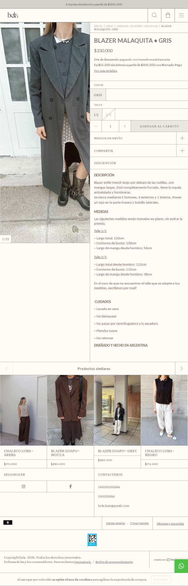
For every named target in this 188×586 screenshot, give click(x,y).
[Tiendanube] (168, 560)
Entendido (160, 579)
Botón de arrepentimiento (114, 562)
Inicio (98, 26)
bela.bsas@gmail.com (113, 505)
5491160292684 (109, 487)
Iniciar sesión (115, 523)
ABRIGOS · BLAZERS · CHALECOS (137, 26)
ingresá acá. (83, 562)
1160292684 (106, 496)
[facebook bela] (70, 486)
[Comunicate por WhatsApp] (181, 566)
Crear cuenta (139, 523)
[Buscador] (154, 15)
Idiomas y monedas (170, 523)
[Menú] (181, 15)
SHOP (109, 26)
